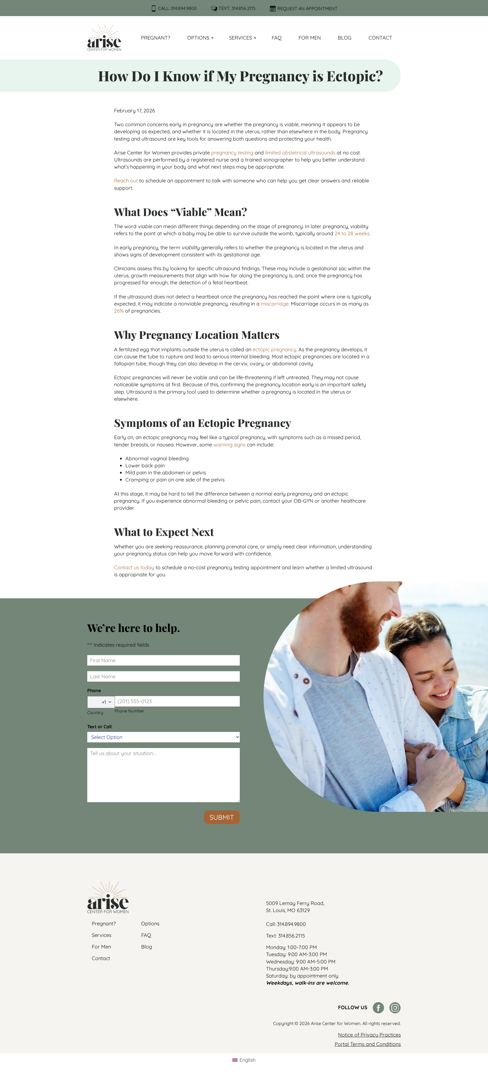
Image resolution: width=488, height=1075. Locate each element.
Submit (222, 817)
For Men (310, 37)
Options (198, 37)
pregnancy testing (232, 152)
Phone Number (129, 711)
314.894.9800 (184, 8)
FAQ (277, 37)
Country (95, 712)
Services (240, 37)
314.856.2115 (244, 8)
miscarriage (275, 303)
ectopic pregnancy (274, 349)
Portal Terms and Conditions (368, 1044)
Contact (380, 37)
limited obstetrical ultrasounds (300, 152)
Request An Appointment (307, 8)
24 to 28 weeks (352, 233)
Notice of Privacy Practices (369, 1035)
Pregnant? (155, 37)
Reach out (126, 180)
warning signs (229, 444)
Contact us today (134, 567)
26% (119, 311)
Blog (345, 37)
